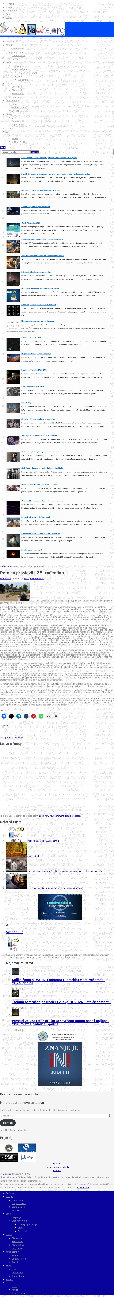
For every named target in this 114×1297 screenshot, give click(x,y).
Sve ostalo (23, 79)
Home (3, 566)
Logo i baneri (19, 52)
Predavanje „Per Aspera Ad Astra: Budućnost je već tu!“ (43, 239)
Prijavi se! (8, 1122)
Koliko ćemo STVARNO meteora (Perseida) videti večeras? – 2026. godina (58, 981)
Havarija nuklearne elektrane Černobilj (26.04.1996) (41, 190)
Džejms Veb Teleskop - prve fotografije (36, 353)
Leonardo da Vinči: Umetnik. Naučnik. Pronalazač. (40, 533)
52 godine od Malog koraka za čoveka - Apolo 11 (39, 419)
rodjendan (18, 737)
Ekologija (17, 86)
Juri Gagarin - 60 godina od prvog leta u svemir (39, 435)
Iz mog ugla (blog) (27, 73)
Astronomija (12, 100)
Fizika (9, 114)
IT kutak (57, 1170)
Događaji (16, 66)
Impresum (11, 10)
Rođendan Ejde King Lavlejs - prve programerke (40, 452)
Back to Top (83, 1187)
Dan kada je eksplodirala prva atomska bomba (39, 484)
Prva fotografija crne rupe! (31, 550)
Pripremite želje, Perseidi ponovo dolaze (36, 272)
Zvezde (15, 111)
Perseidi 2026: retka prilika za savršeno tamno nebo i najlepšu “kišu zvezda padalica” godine (60, 1022)
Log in (9, 17)
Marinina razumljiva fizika (57, 1167)
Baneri (9, 14)
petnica (9, 737)
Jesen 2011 (33, 856)
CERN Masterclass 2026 (30, 223)
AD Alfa (56, 1163)
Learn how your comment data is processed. (60, 816)
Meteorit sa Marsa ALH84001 (32, 386)
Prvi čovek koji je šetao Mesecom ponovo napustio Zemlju (55, 888)
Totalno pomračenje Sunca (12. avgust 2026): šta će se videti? (61, 1001)
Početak (10, 41)
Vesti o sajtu (18, 55)
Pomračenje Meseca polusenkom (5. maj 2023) (38, 304)
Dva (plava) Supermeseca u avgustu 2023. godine (40, 288)
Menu (2, 147)
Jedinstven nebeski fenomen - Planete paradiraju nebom (42, 255)
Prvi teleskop (26, 402)
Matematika (18, 93)
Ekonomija (17, 90)
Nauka (9, 83)
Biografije (17, 97)
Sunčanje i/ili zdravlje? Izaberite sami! (35, 517)
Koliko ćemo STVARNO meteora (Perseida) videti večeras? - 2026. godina (49, 157)
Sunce (15, 104)
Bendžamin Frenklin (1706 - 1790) (34, 370)
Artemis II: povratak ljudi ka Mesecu (35, 206)
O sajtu (9, 7)
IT (7, 131)
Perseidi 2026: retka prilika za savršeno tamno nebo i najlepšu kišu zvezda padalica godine (55, 174)
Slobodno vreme (20, 69)
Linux (14, 135)
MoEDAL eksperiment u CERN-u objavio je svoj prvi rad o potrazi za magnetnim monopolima (55, 872)
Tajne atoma (18, 124)
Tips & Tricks (18, 142)
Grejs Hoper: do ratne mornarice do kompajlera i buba (42, 468)
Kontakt (10, 4)
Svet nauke (5, 578)
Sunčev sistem (19, 107)
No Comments (37, 578)
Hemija (9, 128)
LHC (14, 117)
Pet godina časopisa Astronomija (43, 840)
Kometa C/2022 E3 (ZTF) (31, 337)
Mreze (15, 138)
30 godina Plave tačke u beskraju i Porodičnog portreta (42, 501)
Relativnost (17, 121)
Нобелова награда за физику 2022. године (37, 321)
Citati (20, 76)
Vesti (8, 62)
